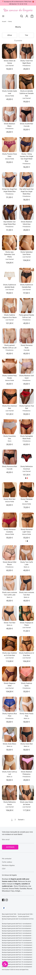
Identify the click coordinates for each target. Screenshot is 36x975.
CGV (3, 869)
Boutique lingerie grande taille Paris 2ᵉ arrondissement (16, 923)
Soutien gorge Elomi (23, 916)
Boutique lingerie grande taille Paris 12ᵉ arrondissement (17, 947)
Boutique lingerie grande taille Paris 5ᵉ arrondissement (16, 931)
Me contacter (7, 859)
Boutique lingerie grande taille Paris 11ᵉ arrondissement (17, 945)
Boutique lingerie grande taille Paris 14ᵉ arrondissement (17, 952)
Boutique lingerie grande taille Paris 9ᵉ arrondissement (16, 940)
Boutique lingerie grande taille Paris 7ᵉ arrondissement (16, 935)
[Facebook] (3, 900)
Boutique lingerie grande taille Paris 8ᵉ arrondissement (16, 938)
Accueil (4, 21)
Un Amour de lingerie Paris (21, 969)
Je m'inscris (10, 847)
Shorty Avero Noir (26, 744)
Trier (26, 35)
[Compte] (27, 15)
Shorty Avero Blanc (9, 744)
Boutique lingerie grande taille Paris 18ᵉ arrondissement (17, 962)
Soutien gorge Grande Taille (25, 914)
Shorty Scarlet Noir (26, 124)
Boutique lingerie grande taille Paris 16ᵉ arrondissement (17, 957)
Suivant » (21, 820)
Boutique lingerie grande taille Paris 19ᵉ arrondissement (17, 964)
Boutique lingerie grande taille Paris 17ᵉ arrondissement (17, 959)
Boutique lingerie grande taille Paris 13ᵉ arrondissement (17, 950)
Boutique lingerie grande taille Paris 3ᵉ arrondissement (16, 926)
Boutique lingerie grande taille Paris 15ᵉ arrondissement (17, 954)
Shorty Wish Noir (9, 499)
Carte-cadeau (7, 862)
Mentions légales (8, 865)
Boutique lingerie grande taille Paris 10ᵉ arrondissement (17, 943)
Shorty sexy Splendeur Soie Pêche (9, 254)
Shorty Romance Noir (9, 466)
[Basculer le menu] (3, 16)
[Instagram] (6, 900)
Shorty (10, 21)
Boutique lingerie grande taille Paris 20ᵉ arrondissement (17, 966)
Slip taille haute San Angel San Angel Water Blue (27, 191)
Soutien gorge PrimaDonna (9, 916)
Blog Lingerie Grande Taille (9, 914)
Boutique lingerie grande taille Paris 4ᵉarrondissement (16, 928)
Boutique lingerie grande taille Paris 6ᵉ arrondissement (16, 933)
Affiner (9, 35)
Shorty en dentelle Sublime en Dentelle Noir (27, 93)
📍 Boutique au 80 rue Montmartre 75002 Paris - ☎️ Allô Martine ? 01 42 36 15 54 (18, 3)
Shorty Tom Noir (9, 623)
